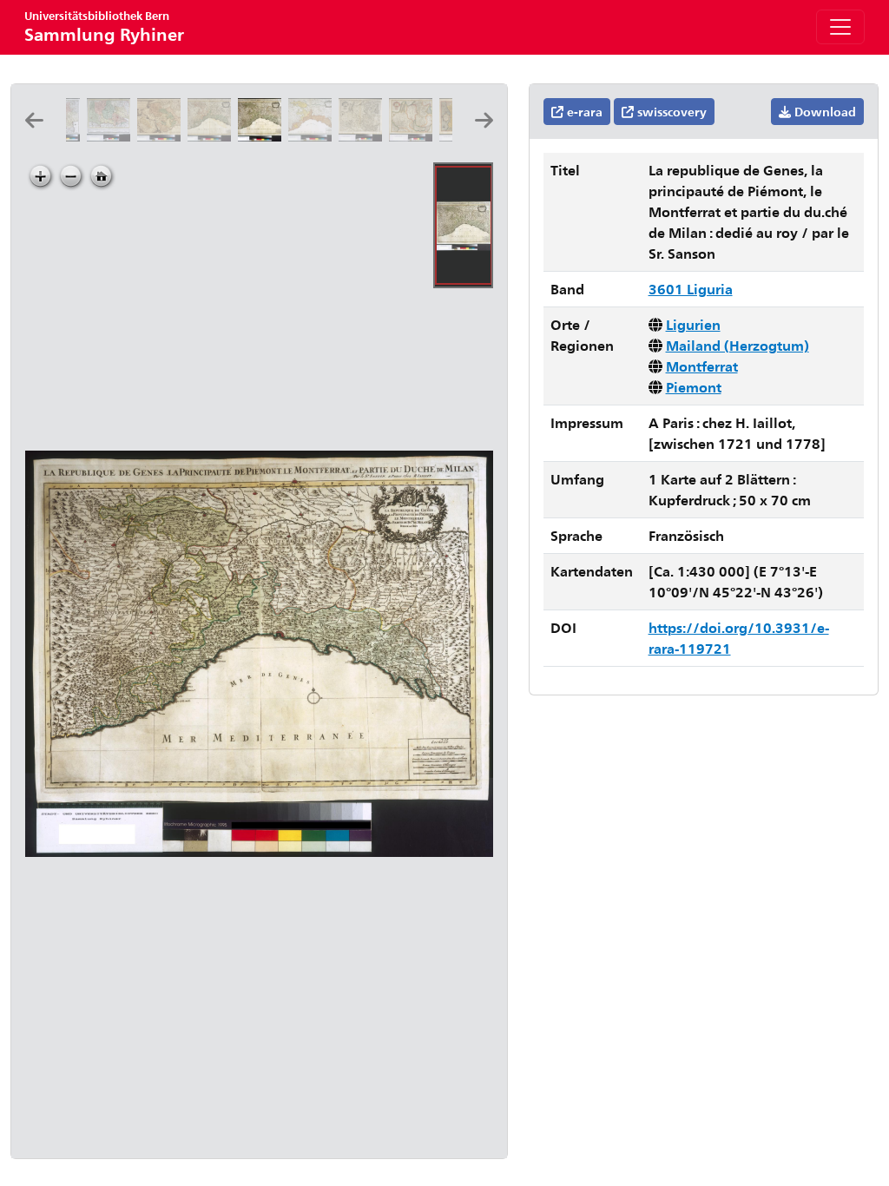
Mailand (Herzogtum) (737, 345)
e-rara (583, 111)
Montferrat (702, 366)
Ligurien (693, 324)
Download (823, 111)
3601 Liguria (691, 289)
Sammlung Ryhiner (104, 26)
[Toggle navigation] (840, 27)
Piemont (693, 387)
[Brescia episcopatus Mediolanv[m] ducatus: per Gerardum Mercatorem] (364, 136)
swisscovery (670, 111)
